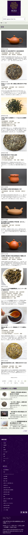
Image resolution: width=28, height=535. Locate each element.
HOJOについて (6, 525)
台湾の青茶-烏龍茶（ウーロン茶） (8, 124)
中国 (3, 88)
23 (18, 381)
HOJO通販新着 (5, 53)
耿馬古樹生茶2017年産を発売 (9, 155)
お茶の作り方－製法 (6, 487)
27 (8, 383)
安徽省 (18, 296)
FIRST (5, 381)
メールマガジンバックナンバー (8, 474)
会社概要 (6, 527)
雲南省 (9, 88)
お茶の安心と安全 (6, 494)
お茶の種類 (11, 87)
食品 (4, 496)
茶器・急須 (11, 53)
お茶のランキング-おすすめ (8, 503)
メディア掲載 (5, 509)
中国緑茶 (4, 445)
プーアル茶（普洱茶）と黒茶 (7, 158)
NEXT (15, 383)
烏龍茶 (4, 449)
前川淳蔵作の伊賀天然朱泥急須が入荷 (11, 189)
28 (11, 383)
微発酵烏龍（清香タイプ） (7, 125)
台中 (9, 295)
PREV (11, 381)
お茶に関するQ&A (6, 507)
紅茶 (17, 292)
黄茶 (4, 454)
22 (15, 381)
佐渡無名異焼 (4, 54)
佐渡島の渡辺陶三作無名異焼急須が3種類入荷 (13, 256)
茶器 (4, 460)
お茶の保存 (22, 292)
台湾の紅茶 (20, 295)
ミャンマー (16, 333)
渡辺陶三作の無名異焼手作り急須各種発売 (12, 51)
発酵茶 (20, 366)
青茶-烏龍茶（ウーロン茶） (7, 122)
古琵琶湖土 (4, 226)
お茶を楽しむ (12, 292)
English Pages (13, 527)
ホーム (3, 22)
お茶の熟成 (15, 293)
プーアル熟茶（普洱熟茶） (7, 333)
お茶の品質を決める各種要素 (8, 489)
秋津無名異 (19, 54)
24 (21, 381)
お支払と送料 (21, 525)
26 (4, 383)
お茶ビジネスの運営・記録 (7, 498)
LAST (21, 383)
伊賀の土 (23, 191)
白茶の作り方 (21, 87)
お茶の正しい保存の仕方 (7, 293)
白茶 (16, 87)
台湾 (18, 122)
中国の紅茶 (4, 295)
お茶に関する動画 (6, 505)
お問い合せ (14, 525)
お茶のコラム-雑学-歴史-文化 (8, 483)
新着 (9, 54)
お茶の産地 (5, 478)
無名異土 (14, 54)
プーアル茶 (5, 451)
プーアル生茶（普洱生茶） (7, 160)
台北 (15, 122)
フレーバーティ (6, 458)
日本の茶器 (17, 53)
